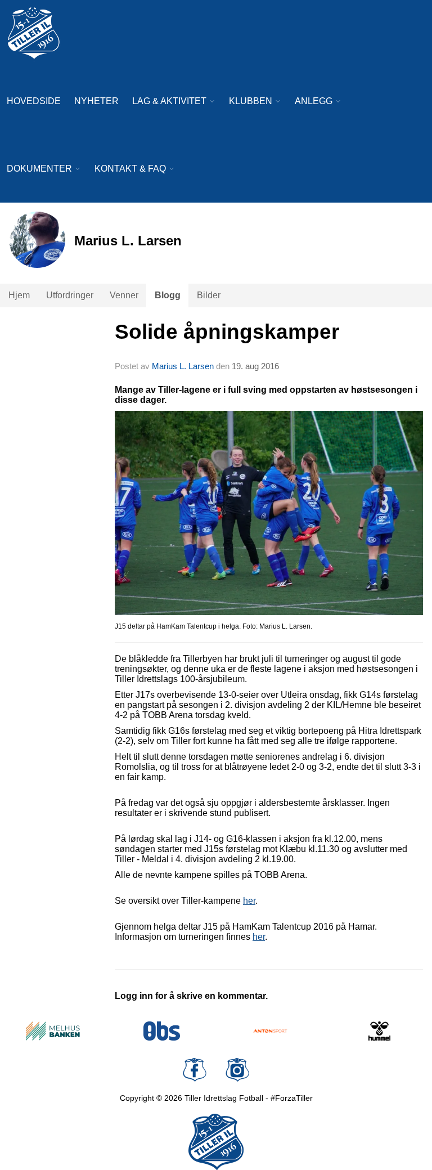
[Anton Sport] (270, 1031)
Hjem (19, 295)
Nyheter (96, 101)
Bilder (208, 295)
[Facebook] (195, 1070)
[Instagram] (237, 1070)
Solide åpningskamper (227, 331)
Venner (124, 295)
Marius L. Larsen (183, 366)
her (259, 937)
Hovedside (34, 101)
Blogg (168, 295)
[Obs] (162, 1031)
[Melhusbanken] (53, 1031)
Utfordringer (69, 295)
